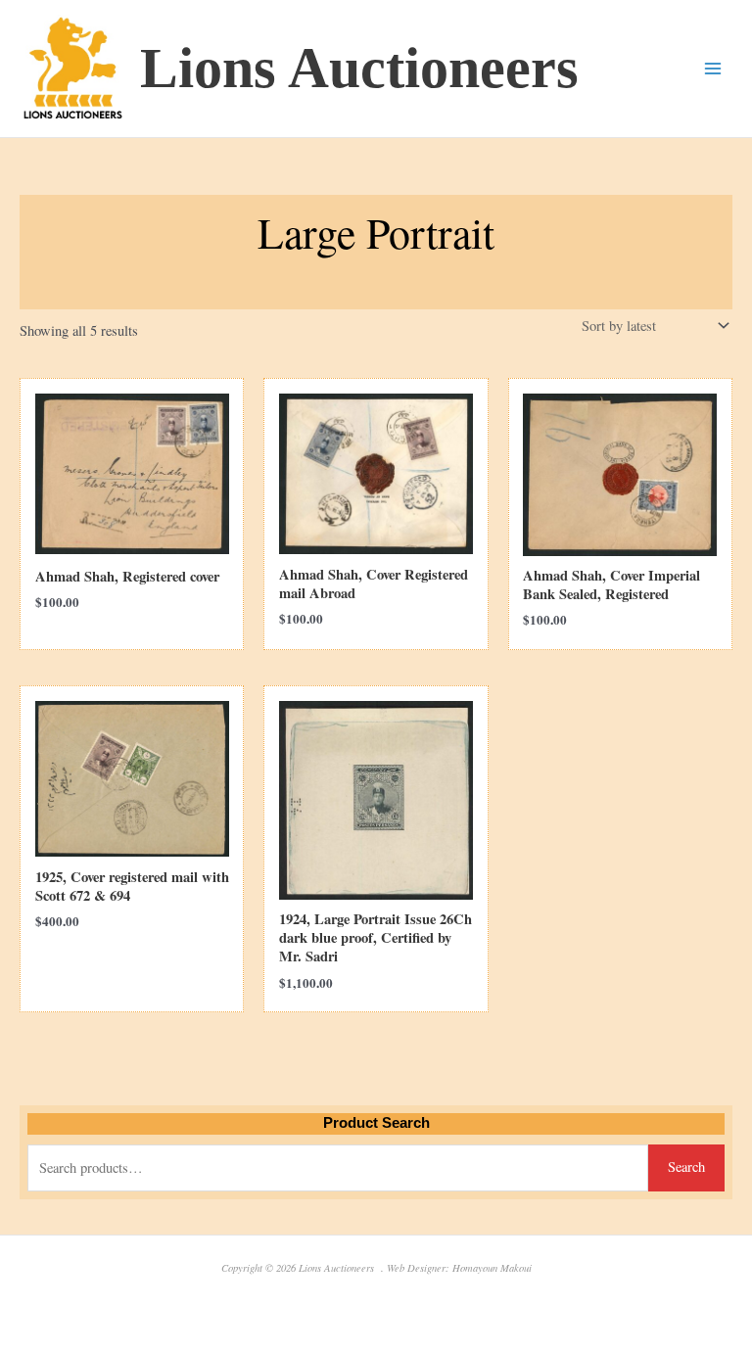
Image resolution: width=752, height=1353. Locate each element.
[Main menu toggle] (712, 68)
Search (686, 1166)
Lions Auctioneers (359, 68)
